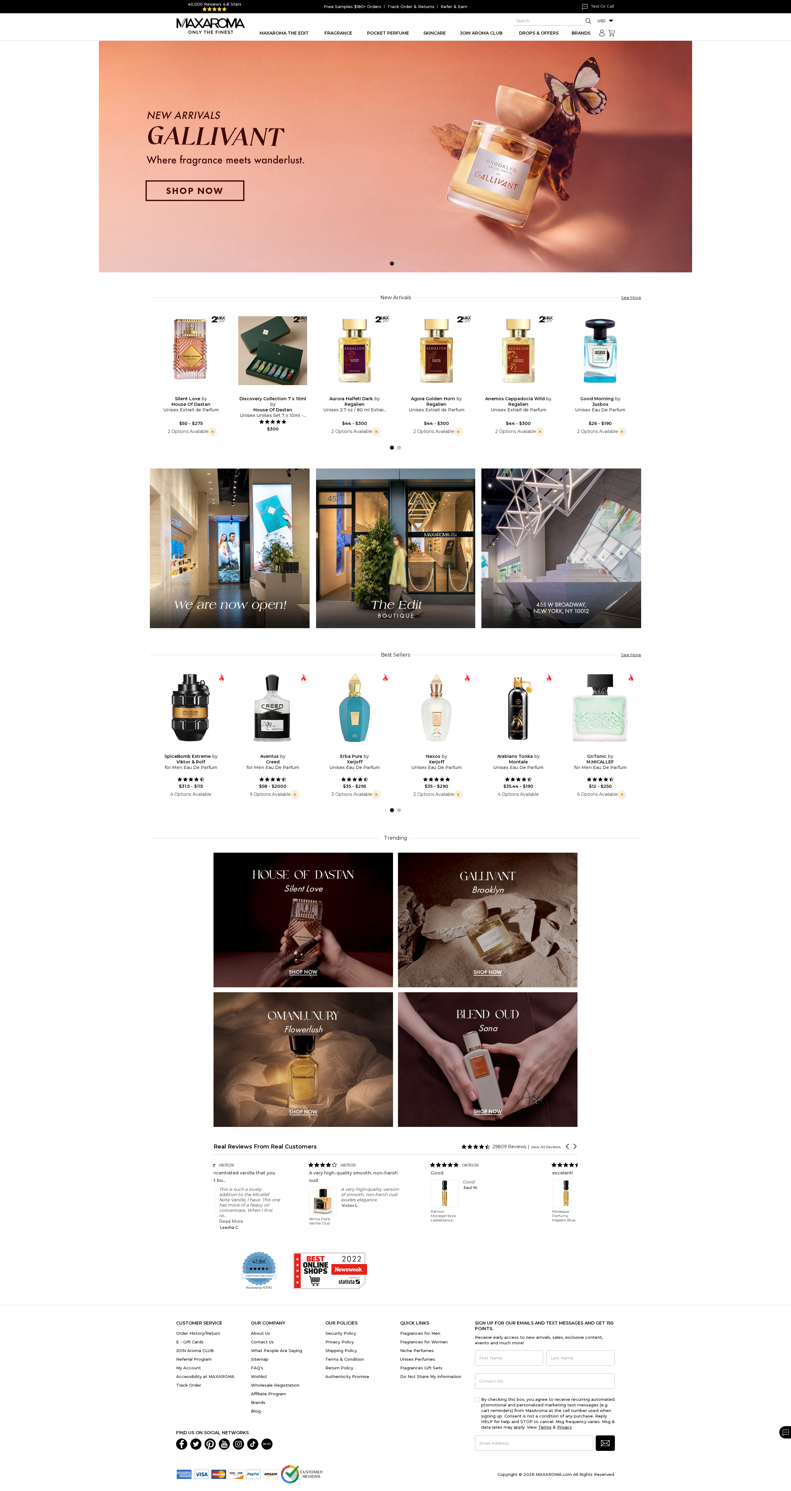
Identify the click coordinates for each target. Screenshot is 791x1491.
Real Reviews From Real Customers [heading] (265, 1146)
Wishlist (259, 1376)
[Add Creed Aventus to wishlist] (268, 749)
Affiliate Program (268, 1393)
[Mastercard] (218, 1473)
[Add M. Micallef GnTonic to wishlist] (595, 749)
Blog (256, 1411)
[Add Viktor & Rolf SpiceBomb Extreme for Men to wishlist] (186, 749)
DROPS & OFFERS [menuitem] (539, 33)
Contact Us (262, 1341)
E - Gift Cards (190, 1341)
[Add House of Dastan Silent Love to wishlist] (186, 392)
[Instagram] (238, 1443)
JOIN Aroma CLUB (195, 1350)
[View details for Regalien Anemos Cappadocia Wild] (518, 350)
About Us (260, 1333)
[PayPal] (253, 1473)
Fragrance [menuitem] (338, 33)
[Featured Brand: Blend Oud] (487, 1059)
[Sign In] (602, 33)
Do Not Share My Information (430, 1376)
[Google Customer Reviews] (301, 1473)
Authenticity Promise (347, 1376)
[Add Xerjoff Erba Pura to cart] (359, 750)
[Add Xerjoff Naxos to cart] (441, 750)
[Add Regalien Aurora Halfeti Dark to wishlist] (349, 392)
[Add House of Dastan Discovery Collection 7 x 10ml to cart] (277, 392)
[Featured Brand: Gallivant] (487, 919)
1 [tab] (392, 263)
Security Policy (340, 1333)
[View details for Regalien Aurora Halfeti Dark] (354, 350)
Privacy (564, 1427)
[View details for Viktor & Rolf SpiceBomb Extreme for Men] (190, 708)
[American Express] (184, 1473)
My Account (188, 1367)
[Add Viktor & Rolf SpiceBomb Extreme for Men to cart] (196, 750)
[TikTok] (252, 1443)
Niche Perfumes (417, 1350)
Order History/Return (198, 1333)
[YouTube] (224, 1443)
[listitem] (285, 1191)
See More (631, 297)
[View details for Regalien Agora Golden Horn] (436, 350)
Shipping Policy (341, 1350)
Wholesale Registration (275, 1385)
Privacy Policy (339, 1341)
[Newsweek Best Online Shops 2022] (330, 1270)
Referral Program (194, 1359)
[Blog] (267, 1443)
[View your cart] (611, 33)
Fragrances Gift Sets (421, 1367)
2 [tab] (399, 263)
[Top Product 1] (230, 548)
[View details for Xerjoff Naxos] (436, 708)
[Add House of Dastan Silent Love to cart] (196, 392)
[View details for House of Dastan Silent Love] (190, 350)
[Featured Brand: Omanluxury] (303, 1059)
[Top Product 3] (561, 548)
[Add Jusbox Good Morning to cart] (605, 392)
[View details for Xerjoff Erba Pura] (354, 708)
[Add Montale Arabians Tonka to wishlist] (513, 749)
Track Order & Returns (410, 6)
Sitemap (260, 1359)
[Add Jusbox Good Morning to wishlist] (595, 392)
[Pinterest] (210, 1443)
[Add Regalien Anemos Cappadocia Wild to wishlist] (513, 392)
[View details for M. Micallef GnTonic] (600, 708)
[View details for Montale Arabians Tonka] (518, 708)
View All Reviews (545, 1146)
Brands (258, 1402)
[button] (568, 1146)
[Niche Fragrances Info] (212, 431)
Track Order (188, 1385)
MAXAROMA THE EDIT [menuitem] (284, 33)
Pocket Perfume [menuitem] (388, 33)
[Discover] (236, 1473)
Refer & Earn (454, 6)
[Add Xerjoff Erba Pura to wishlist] (349, 749)
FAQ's (257, 1367)
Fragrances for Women (424, 1341)
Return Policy (339, 1367)
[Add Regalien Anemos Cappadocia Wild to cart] (523, 392)
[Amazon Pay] (270, 1473)
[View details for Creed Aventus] (272, 708)
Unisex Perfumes (417, 1359)
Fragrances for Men (420, 1333)
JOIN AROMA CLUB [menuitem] (481, 33)
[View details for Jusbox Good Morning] (600, 350)
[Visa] (201, 1473)
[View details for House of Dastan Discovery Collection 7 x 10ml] (272, 350)
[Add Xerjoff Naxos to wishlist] (431, 749)
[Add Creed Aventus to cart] (277, 750)
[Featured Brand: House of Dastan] (303, 919)
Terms (545, 1427)
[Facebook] (181, 1443)
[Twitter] (195, 1443)
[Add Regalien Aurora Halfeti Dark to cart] (359, 392)
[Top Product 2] (396, 548)
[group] (395, 156)
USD (602, 21)
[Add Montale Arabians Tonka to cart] (523, 750)
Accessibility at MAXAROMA (205, 1376)
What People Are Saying (276, 1350)
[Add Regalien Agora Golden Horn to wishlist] (431, 392)
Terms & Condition (344, 1359)
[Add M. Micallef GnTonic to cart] (605, 750)
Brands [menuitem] (581, 33)
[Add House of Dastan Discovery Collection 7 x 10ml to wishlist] (268, 392)
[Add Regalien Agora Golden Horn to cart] (441, 392)
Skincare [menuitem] (434, 33)
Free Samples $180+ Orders (352, 6)
